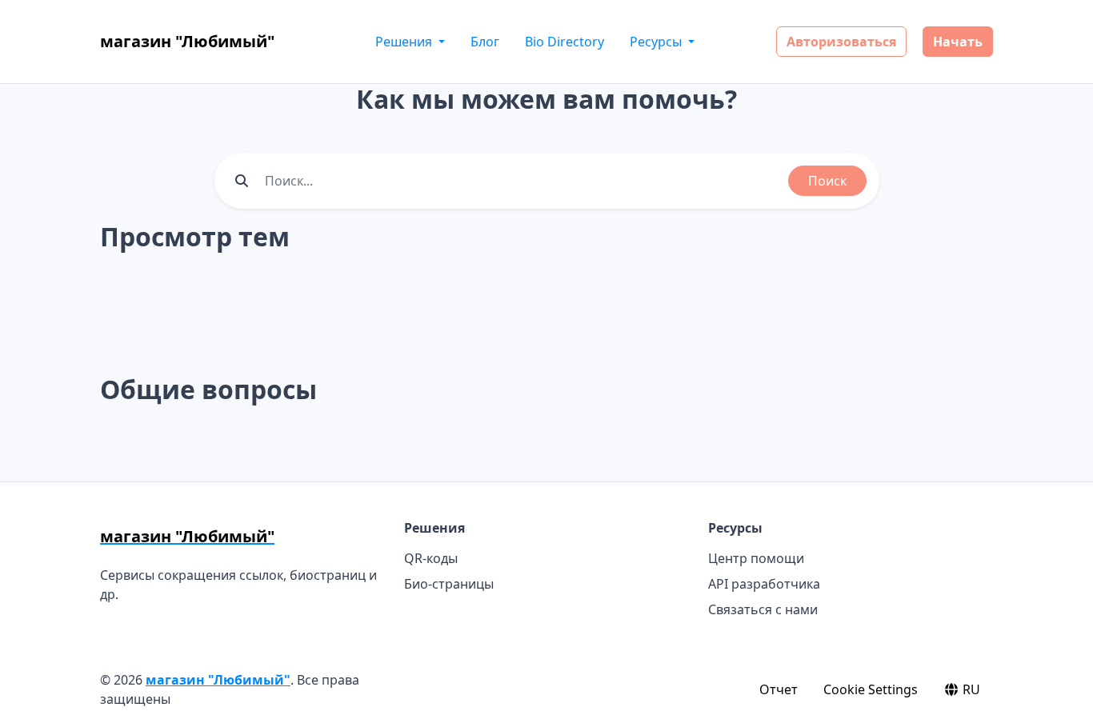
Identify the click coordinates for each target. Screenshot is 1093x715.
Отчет (778, 689)
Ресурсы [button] (657, 41)
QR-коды (431, 558)
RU (969, 689)
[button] (1063, 687)
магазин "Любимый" (218, 680)
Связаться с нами (763, 609)
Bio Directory (564, 41)
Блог (484, 41)
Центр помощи (756, 558)
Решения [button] (405, 41)
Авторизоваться (841, 41)
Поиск (827, 181)
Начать (958, 41)
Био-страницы (449, 584)
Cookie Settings (870, 689)
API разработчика (764, 584)
